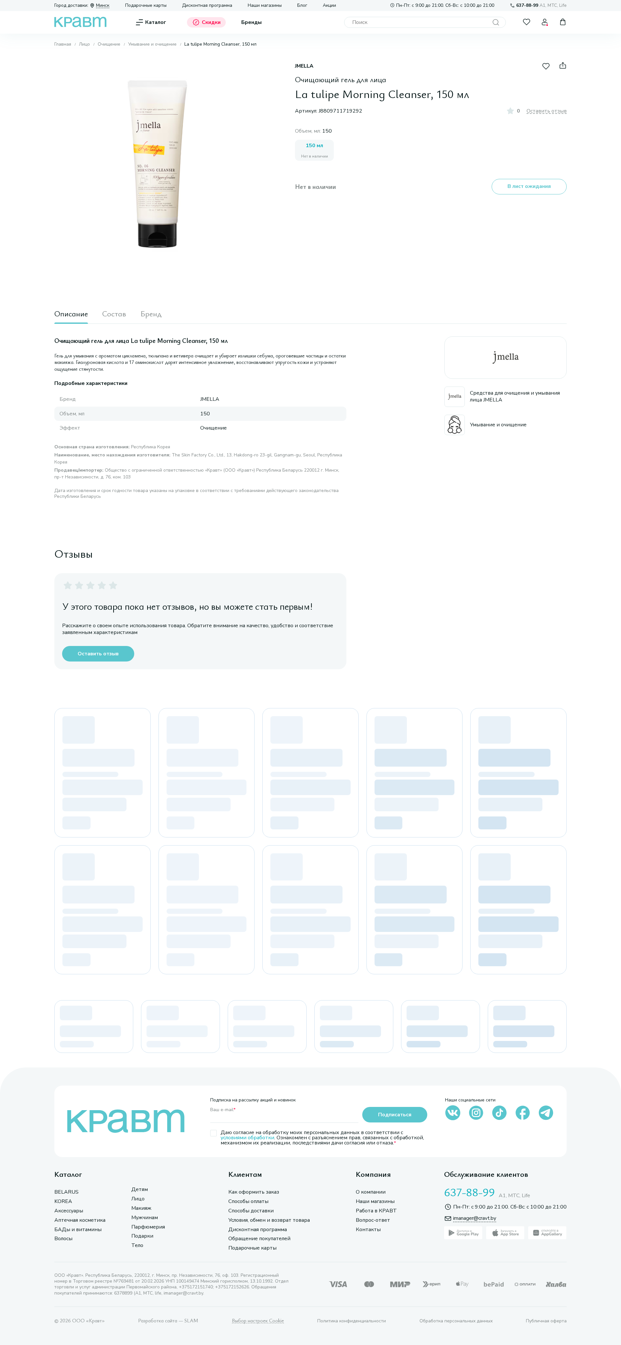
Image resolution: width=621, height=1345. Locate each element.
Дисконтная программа (207, 5)
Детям (139, 1189)
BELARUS (66, 1192)
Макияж (141, 1208)
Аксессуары (68, 1211)
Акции (329, 5)
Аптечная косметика (79, 1220)
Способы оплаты (248, 1201)
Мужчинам (144, 1217)
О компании (371, 1192)
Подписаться (394, 1114)
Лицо (84, 44)
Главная (62, 44)
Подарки (142, 1236)
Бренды (251, 22)
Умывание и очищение (152, 44)
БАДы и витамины (78, 1229)
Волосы (63, 1238)
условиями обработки (247, 1137)
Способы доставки (251, 1211)
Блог (302, 5)
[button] (157, 164)
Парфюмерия (148, 1227)
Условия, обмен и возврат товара (269, 1220)
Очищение (109, 44)
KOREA (63, 1201)
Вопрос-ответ (373, 1220)
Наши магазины (265, 5)
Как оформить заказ (253, 1192)
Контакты (368, 1229)
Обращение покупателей (259, 1238)
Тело (137, 1245)
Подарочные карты (146, 5)
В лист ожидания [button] (529, 186)
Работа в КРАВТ (376, 1211)
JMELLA (304, 66)
